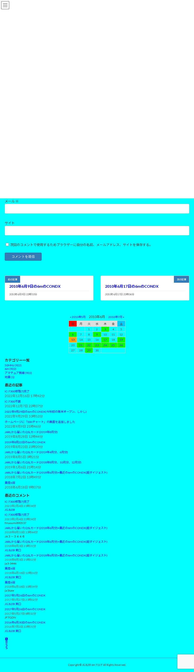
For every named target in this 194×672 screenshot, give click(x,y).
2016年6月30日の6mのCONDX (25, 622)
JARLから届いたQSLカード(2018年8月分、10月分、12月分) (43, 462)
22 (89, 345)
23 (97, 345)
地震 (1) (9, 377)
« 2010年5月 (78, 317)
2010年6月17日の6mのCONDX (132, 286)
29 (89, 350)
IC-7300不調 (13, 401)
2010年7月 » (116, 317)
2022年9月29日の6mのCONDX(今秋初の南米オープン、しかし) (46, 411)
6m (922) (10, 369)
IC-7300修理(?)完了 (17, 391)
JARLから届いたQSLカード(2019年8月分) (31, 432)
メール (12, 201)
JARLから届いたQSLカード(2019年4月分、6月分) (36, 452)
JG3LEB (10, 509)
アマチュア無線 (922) (18, 373)
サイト (10, 223)
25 (113, 345)
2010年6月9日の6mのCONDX (35, 286)
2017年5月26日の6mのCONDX (25, 595)
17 (105, 339)
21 (81, 345)
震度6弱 (10, 482)
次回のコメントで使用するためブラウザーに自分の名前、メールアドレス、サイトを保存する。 (81, 245)
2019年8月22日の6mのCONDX (25, 442)
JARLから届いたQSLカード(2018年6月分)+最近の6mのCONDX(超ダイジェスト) (56, 472)
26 (121, 345)
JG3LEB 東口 (13, 550)
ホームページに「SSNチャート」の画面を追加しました (40, 422)
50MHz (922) (13, 365)
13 (73, 339)
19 (121, 339)
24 (105, 345)
